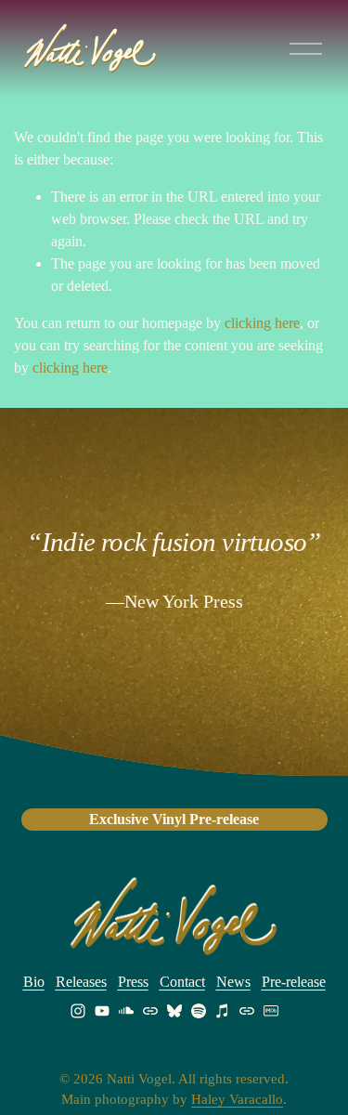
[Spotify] (198, 1011)
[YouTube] (102, 1011)
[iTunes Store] (222, 1011)
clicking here (262, 323)
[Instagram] (78, 1011)
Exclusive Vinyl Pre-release (174, 819)
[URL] (150, 1011)
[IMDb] (271, 1011)
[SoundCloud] (126, 1011)
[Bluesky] (174, 1011)
